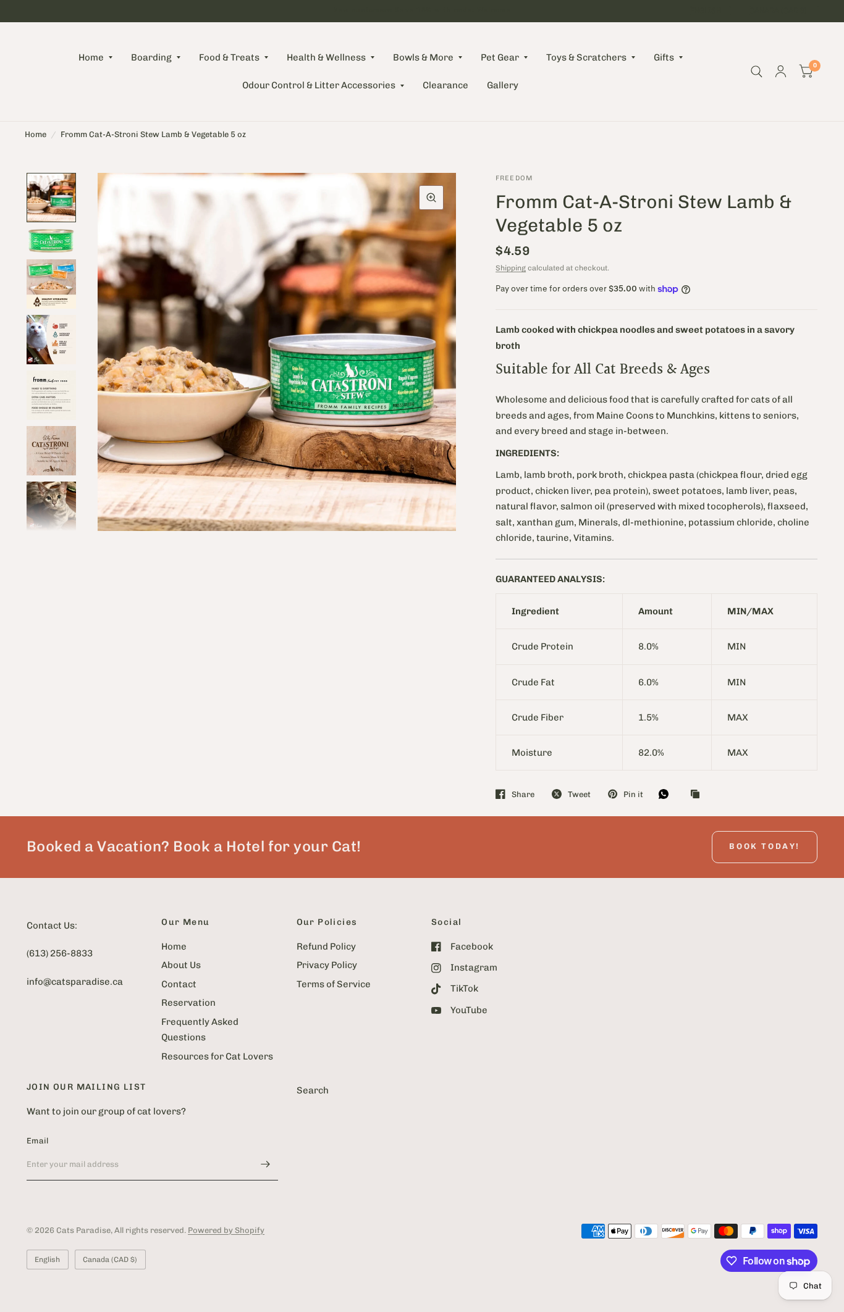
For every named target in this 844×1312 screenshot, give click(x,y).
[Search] (757, 71)
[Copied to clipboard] (698, 794)
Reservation (188, 1002)
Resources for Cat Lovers (217, 1056)
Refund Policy (326, 946)
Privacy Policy (327, 965)
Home (91, 57)
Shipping (511, 268)
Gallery (502, 85)
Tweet (579, 794)
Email (37, 1140)
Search (313, 1090)
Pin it (633, 794)
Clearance (445, 85)
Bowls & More (423, 57)
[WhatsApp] (667, 794)
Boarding (151, 57)
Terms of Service (334, 984)
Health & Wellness (326, 57)
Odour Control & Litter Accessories (318, 85)
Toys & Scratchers (586, 57)
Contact (178, 984)
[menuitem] (95, 58)
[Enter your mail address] (265, 1164)
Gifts (664, 57)
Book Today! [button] (764, 846)
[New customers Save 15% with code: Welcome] (422, 11)
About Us (181, 965)
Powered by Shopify (226, 1230)
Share (523, 794)
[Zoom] (431, 197)
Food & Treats (229, 57)
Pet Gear (500, 57)
